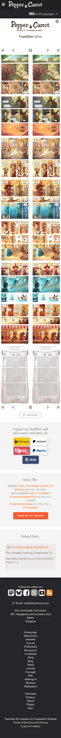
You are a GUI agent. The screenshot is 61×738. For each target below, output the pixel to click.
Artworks (31, 639)
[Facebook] (27, 595)
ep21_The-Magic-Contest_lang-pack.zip (30, 497)
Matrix (30, 617)
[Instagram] (35, 595)
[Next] (47, 50)
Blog (30, 661)
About (30, 664)
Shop (30, 657)
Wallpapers (30, 686)
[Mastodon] (11, 595)
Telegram (30, 621)
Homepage (30, 632)
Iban (30, 708)
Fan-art (30, 643)
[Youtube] (42, 595)
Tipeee (30, 701)
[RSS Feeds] (49, 595)
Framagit (30, 672)
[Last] (57, 50)
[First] (3, 50)
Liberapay (30, 693)
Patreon (30, 697)
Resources (30, 650)
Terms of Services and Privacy (30, 722)
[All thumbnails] (30, 50)
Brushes (30, 683)
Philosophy (30, 646)
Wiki (30, 675)
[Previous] (13, 50)
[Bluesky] (19, 595)
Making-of (30, 679)
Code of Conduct (30, 726)
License (30, 668)
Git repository (30, 507)
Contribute (31, 654)
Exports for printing (30, 504)
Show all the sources (30, 515)
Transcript (32, 415)
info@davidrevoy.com (36, 603)
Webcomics (30, 636)
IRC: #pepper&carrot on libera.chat (31, 614)
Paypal (31, 704)
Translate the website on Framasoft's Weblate (30, 719)
